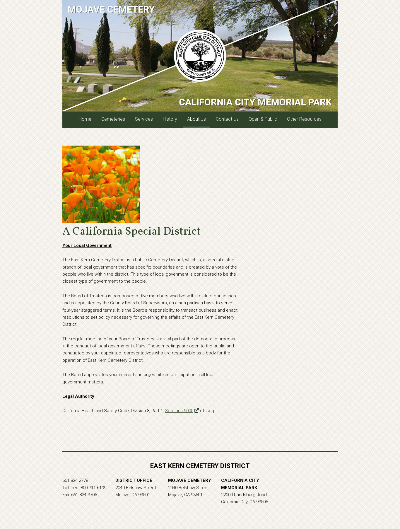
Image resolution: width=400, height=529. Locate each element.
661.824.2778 (75, 480)
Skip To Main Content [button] (368, 9)
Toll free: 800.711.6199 (84, 487)
